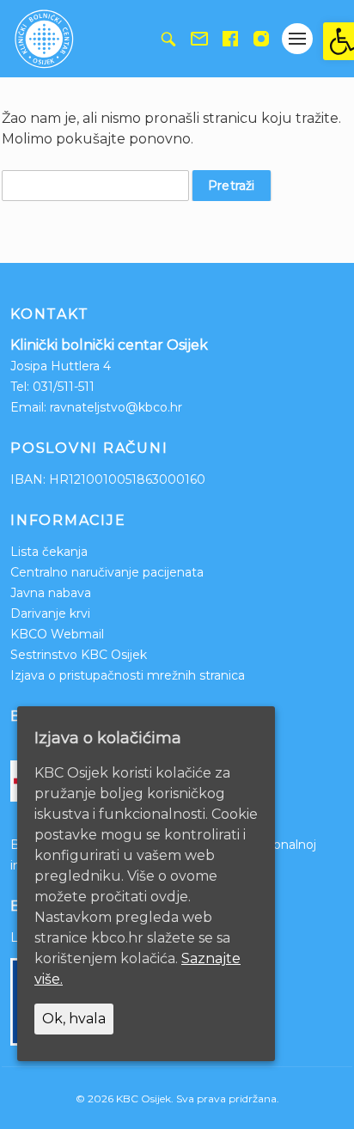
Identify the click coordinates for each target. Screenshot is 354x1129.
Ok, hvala (74, 1018)
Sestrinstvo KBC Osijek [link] (78, 654)
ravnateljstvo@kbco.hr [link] (116, 407)
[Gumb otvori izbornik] (297, 38)
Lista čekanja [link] (49, 551)
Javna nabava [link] (50, 593)
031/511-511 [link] (64, 386)
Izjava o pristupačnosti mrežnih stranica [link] (127, 675)
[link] (338, 41)
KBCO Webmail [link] (57, 634)
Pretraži (231, 185)
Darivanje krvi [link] (50, 613)
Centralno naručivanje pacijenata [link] (107, 572)
